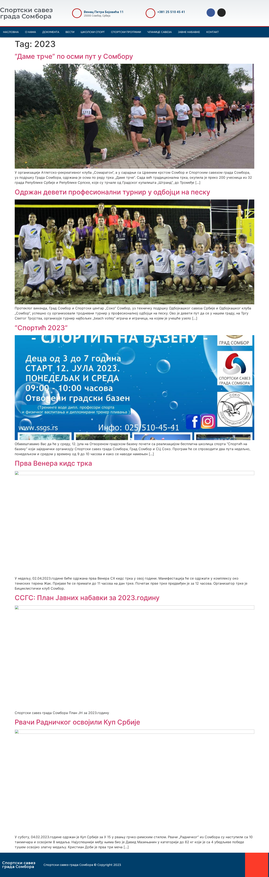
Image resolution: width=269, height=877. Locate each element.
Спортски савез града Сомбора (26, 13)
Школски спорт (93, 32)
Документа (50, 32)
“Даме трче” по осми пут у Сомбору (74, 56)
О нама (30, 32)
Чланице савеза (159, 32)
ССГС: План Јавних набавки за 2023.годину (87, 598)
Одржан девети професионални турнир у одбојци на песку (112, 192)
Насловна (11, 32)
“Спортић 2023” (41, 328)
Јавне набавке (189, 32)
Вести (70, 32)
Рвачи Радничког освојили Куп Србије (77, 722)
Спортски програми (126, 32)
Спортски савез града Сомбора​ (18, 865)
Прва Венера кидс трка (53, 463)
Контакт (212, 32)
